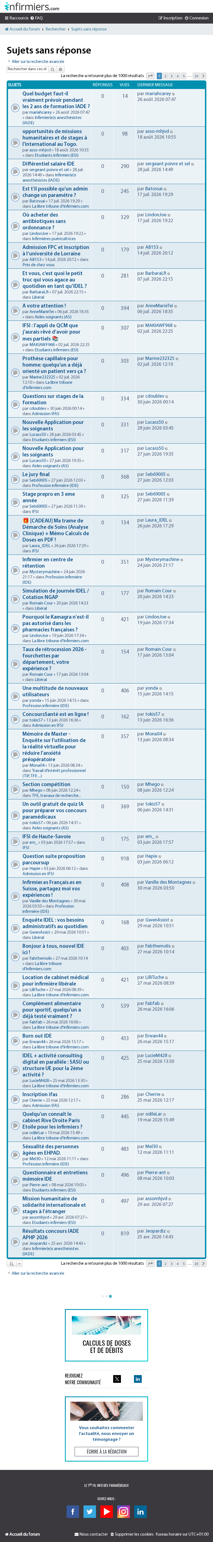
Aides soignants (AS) (53, 317)
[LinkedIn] (140, 1511)
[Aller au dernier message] (174, 94)
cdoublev (37, 409)
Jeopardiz (38, 1243)
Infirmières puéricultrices (54, 239)
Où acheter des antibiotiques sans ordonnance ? (44, 222)
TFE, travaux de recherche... (56, 796)
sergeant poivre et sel (49, 170)
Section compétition (46, 784)
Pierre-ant (38, 1185)
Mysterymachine (44, 572)
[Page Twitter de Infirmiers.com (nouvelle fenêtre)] (117, 1379)
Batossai (37, 201)
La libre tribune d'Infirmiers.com (60, 206)
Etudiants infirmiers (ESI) (56, 155)
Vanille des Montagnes (49, 901)
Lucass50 (37, 435)
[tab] (103, 1296)
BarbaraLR (39, 292)
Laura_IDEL (39, 546)
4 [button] (178, 75)
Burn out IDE (37, 1036)
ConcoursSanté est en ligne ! (55, 714)
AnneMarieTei (41, 312)
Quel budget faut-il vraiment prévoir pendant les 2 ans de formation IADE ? (56, 101)
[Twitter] (89, 1511)
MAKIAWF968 (42, 345)
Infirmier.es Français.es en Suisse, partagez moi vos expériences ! (52, 889)
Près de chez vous (38, 265)
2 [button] (165, 75)
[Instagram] (123, 1511)
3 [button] (172, 75)
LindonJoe (38, 234)
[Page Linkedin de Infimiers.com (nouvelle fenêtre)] (138, 1379)
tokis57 (36, 720)
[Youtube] (106, 1511)
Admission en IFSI (47, 725)
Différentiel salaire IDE (48, 164)
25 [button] (196, 75)
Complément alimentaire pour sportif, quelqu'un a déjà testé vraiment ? (51, 1010)
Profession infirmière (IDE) (55, 486)
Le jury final (36, 474)
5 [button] (184, 75)
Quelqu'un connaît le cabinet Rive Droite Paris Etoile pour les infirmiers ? (52, 1121)
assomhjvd (39, 1217)
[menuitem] (36, 18)
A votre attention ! (44, 306)
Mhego (35, 790)
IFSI (35, 512)
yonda (35, 700)
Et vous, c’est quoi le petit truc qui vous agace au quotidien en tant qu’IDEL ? (54, 280)
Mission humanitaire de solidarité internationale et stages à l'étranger (54, 1205)
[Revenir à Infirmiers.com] (31, 6)
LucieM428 (39, 1081)
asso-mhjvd (40, 150)
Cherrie (35, 1100)
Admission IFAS (45, 414)
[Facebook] (73, 1511)
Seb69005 (38, 480)
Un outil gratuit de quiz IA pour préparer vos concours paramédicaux (54, 811)
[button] (150, 76)
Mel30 (34, 1159)
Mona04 (36, 765)
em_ (33, 842)
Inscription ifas (39, 1095)
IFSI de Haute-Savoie (46, 837)
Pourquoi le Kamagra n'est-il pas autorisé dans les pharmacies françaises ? (55, 624)
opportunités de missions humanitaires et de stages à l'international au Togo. (54, 138)
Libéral (38, 297)
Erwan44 (37, 1042)
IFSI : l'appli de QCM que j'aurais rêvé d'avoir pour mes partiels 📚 (51, 332)
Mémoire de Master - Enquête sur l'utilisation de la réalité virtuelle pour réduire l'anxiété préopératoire (54, 747)
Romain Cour (41, 603)
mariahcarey (40, 112)
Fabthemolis (40, 958)
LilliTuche (37, 990)
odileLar (36, 1133)
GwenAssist (39, 932)
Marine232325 (42, 377)
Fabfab (35, 1022)
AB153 (35, 260)
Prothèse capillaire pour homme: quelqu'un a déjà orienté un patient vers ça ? (54, 365)
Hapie (34, 869)
